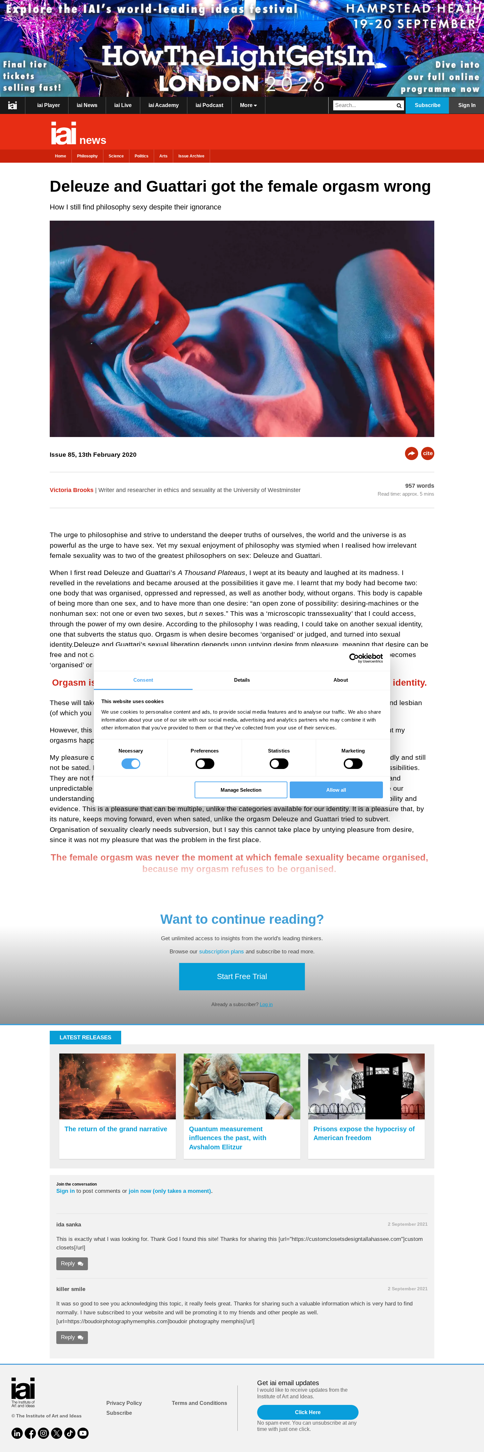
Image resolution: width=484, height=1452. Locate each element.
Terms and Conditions (199, 1403)
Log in (266, 1004)
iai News (87, 105)
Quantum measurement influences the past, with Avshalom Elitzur (227, 1138)
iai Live (123, 105)
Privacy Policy (124, 1403)
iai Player (48, 105)
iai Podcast (209, 105)
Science (116, 156)
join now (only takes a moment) (170, 1191)
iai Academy (163, 105)
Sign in (65, 1191)
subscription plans (221, 951)
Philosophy (87, 156)
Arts (163, 156)
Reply (68, 1263)
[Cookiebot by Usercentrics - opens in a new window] (354, 658)
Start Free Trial (242, 976)
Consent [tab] (143, 679)
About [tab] (341, 679)
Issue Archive (191, 156)
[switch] (205, 763)
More (247, 105)
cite (428, 453)
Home (60, 156)
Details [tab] (242, 679)
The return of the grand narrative (116, 1129)
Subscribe (428, 105)
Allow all (336, 790)
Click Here (308, 1412)
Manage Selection (241, 790)
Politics (141, 156)
